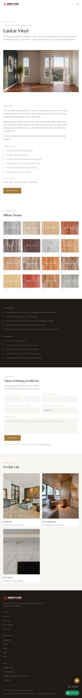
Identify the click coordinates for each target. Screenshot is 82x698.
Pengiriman (6, 680)
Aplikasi (5, 644)
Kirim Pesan (12, 438)
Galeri (5, 648)
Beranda (6, 21)
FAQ (4, 652)
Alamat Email (50, 394)
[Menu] (78, 4)
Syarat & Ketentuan (8, 672)
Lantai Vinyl (6, 621)
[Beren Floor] (11, 4)
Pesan (10, 416)
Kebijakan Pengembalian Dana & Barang (15, 676)
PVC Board (6, 629)
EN (73, 4)
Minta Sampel (12, 191)
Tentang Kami (7, 640)
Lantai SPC (6, 616)
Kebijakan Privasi (46, 444)
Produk (13, 21)
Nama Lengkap (13, 394)
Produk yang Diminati (53, 405)
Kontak (5, 657)
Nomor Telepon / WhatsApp (17, 405)
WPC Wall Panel (8, 625)
